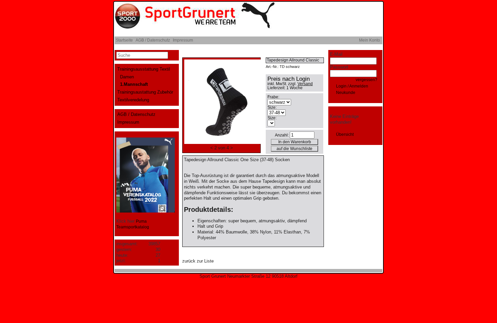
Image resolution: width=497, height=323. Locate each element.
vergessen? (366, 79)
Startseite (124, 40)
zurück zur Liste (198, 261)
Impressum (183, 40)
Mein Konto (369, 40)
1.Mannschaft (134, 84)
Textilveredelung (133, 99)
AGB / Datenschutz (153, 40)
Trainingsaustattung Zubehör (145, 92)
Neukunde (345, 92)
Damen (127, 76)
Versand (305, 83)
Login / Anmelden (352, 86)
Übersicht (345, 134)
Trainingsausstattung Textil (143, 69)
